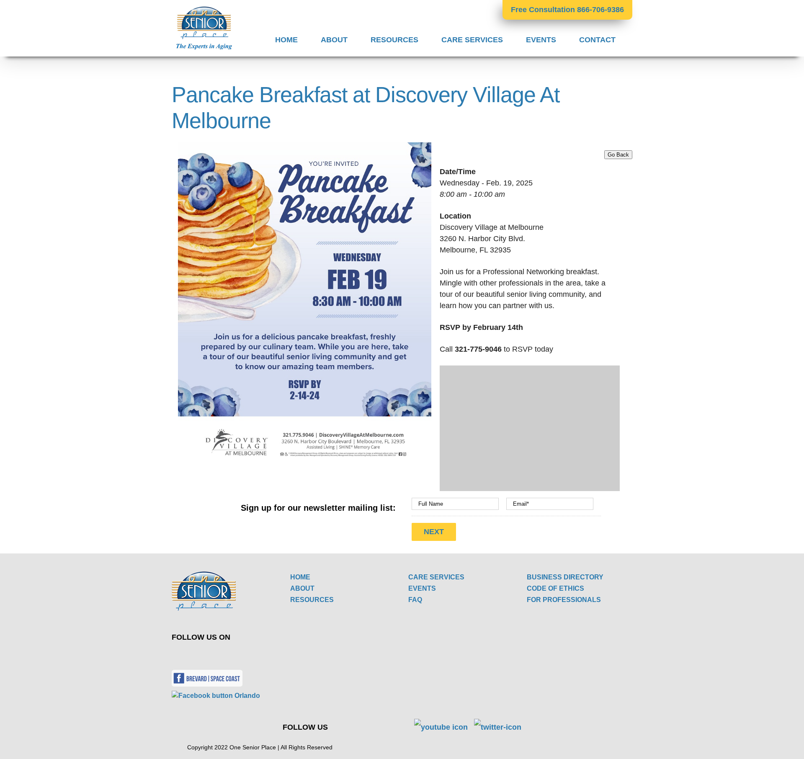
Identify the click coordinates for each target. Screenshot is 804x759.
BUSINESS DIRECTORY (565, 577)
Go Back (618, 155)
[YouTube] (205, 655)
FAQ (415, 599)
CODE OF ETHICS (555, 588)
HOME (300, 577)
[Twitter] (185, 655)
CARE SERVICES (436, 577)
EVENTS (422, 588)
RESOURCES (312, 599)
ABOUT (302, 588)
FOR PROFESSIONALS (564, 599)
